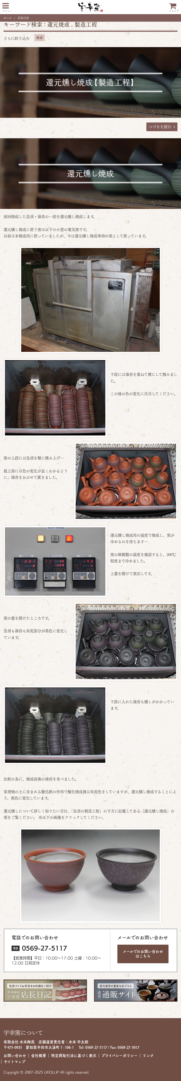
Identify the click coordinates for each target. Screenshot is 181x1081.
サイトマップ (14, 1062)
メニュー (7, 11)
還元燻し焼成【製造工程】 (90, 82)
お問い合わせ (15, 1055)
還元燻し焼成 (90, 174)
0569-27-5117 (44, 948)
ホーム (8, 17)
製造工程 (85, 24)
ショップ (174, 11)
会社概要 (38, 1055)
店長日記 (23, 17)
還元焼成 (58, 24)
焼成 (39, 37)
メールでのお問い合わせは (143, 954)
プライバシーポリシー (119, 1055)
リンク (148, 1055)
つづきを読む (160, 127)
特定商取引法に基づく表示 (73, 1055)
